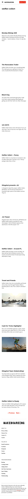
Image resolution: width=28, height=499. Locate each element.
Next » (18, 413)
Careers (3, 437)
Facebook (3, 446)
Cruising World (4, 464)
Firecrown (19, 489)
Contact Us (3, 435)
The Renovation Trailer (10, 65)
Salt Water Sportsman (6, 469)
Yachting (3, 473)
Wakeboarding (4, 475)
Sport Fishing (4, 471)
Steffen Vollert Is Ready (10, 401)
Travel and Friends (9, 280)
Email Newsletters (5, 444)
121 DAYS (5, 125)
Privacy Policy (4, 430)
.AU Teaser (6, 217)
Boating (3, 462)
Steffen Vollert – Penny (10, 155)
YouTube (3, 453)
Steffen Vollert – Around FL (12, 249)
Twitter (3, 451)
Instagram (3, 448)
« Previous (11, 413)
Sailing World (4, 466)
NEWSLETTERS (22, 2)
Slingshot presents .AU (10, 185)
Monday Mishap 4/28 (9, 33)
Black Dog (5, 95)
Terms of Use (4, 433)
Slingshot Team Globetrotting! (13, 371)
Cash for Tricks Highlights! (12, 326)
